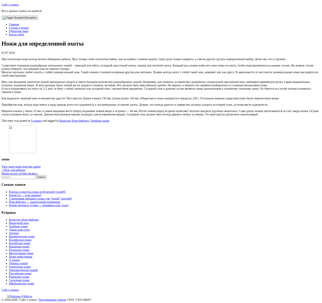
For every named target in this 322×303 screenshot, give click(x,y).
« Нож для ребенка (13, 170)
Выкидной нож (19, 223)
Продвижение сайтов (52, 299)
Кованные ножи (19, 246)
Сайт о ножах (10, 4)
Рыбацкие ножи (19, 276)
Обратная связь (18, 31)
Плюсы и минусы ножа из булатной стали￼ (37, 191)
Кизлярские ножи (20, 239)
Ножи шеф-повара (20, 256)
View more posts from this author (21, 166)
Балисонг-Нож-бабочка (74, 120)
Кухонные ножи (19, 249)
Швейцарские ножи (21, 283)
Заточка (14, 233)
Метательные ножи (21, 253)
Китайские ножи (19, 243)
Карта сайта (16, 34)
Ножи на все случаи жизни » (19, 173)
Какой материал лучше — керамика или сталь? (39, 205)
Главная (14, 24)
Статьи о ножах (19, 27)
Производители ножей (23, 270)
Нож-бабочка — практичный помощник (34, 201)
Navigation (31, 17)
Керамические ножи (22, 236)
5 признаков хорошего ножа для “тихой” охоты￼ (40, 198)
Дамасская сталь (19, 229)
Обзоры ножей (18, 263)
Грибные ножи (99, 120)
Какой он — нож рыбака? (25, 195)
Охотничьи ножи (20, 266)
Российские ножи (20, 273)
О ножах (36, 120)
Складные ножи (19, 280)
